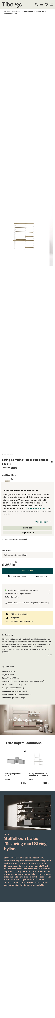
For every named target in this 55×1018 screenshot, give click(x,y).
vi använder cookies (35, 508)
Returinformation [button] (12, 597)
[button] (2, 454)
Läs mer (48, 655)
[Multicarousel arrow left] (2, 761)
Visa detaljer (41, 522)
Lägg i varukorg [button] (27, 570)
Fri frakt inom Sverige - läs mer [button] (18, 594)
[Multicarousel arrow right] (53, 761)
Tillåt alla (27, 527)
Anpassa (26, 532)
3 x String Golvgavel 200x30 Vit (14, 539)
